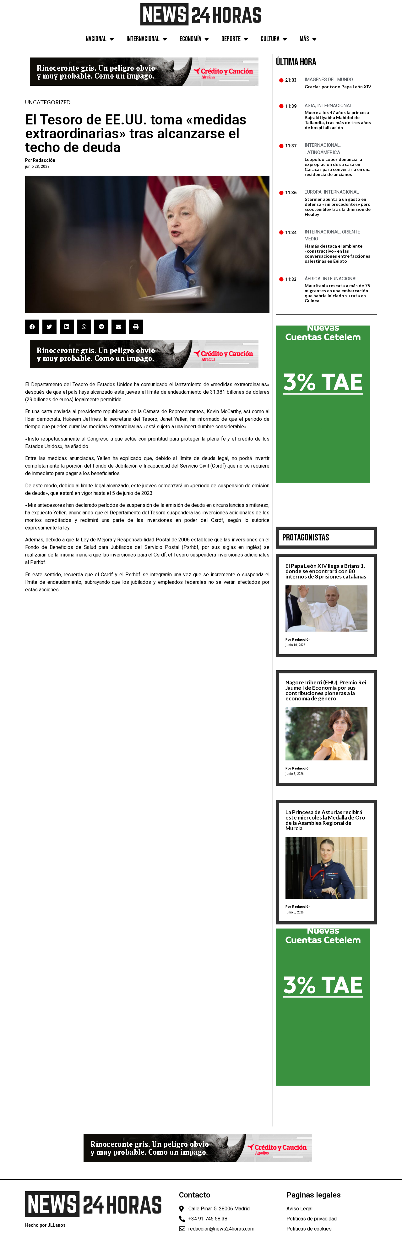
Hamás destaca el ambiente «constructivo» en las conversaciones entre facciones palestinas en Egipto (337, 253)
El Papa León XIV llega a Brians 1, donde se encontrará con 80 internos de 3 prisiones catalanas (325, 571)
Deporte (231, 39)
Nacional (96, 39)
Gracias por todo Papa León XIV (338, 86)
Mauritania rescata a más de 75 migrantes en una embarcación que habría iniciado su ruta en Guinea (337, 293)
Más (304, 39)
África (313, 279)
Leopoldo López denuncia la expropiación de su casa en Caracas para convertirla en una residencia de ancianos (338, 166)
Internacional (143, 39)
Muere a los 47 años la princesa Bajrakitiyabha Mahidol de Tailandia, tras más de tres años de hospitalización (338, 120)
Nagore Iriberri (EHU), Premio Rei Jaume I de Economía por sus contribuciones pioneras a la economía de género (325, 690)
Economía (190, 39)
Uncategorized (47, 102)
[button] (32, 327)
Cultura (270, 39)
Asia (310, 105)
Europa (313, 192)
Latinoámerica (322, 152)
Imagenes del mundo (329, 79)
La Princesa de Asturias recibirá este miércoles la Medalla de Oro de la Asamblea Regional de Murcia (325, 820)
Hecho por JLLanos (45, 1225)
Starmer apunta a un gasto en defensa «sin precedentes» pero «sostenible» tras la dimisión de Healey (338, 206)
